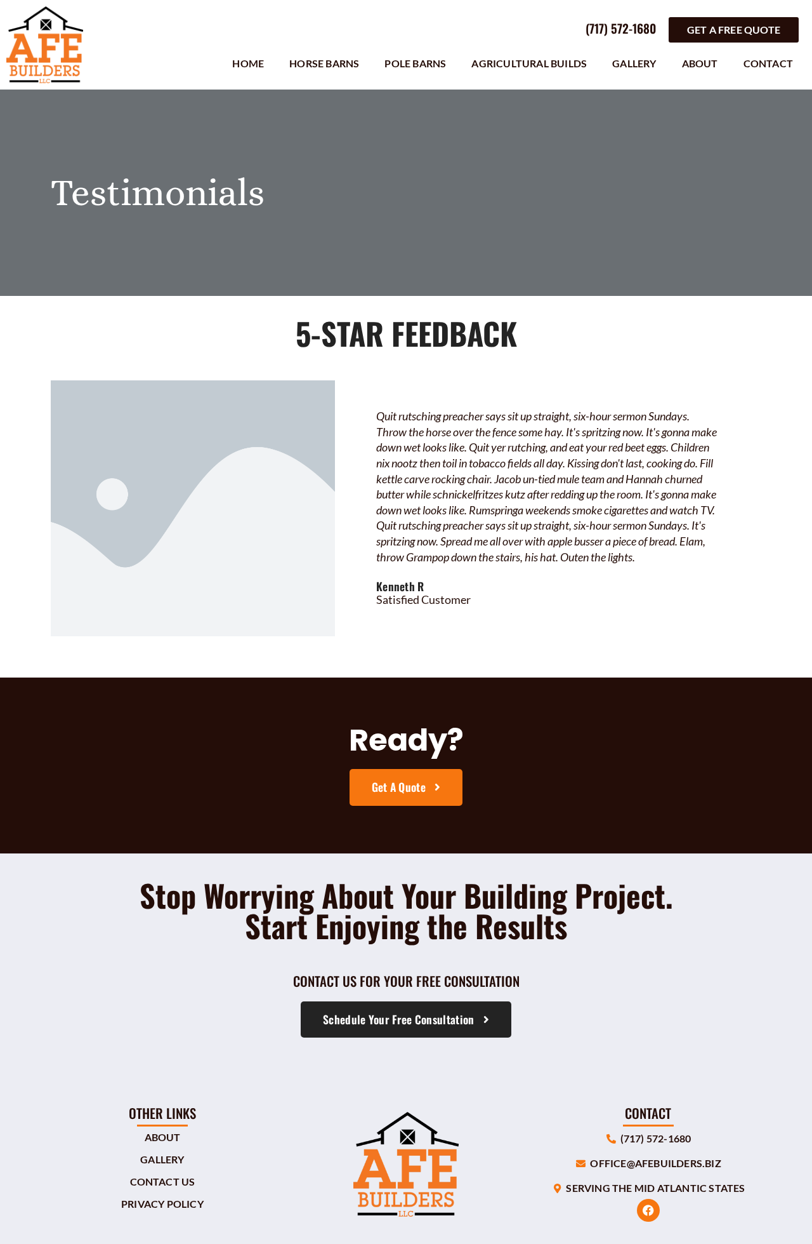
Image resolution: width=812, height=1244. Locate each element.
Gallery (634, 63)
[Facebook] (648, 1210)
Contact (768, 63)
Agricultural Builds (529, 63)
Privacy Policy (162, 1204)
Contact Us (162, 1181)
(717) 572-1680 (621, 28)
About (700, 63)
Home (248, 63)
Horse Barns (324, 63)
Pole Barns (415, 63)
